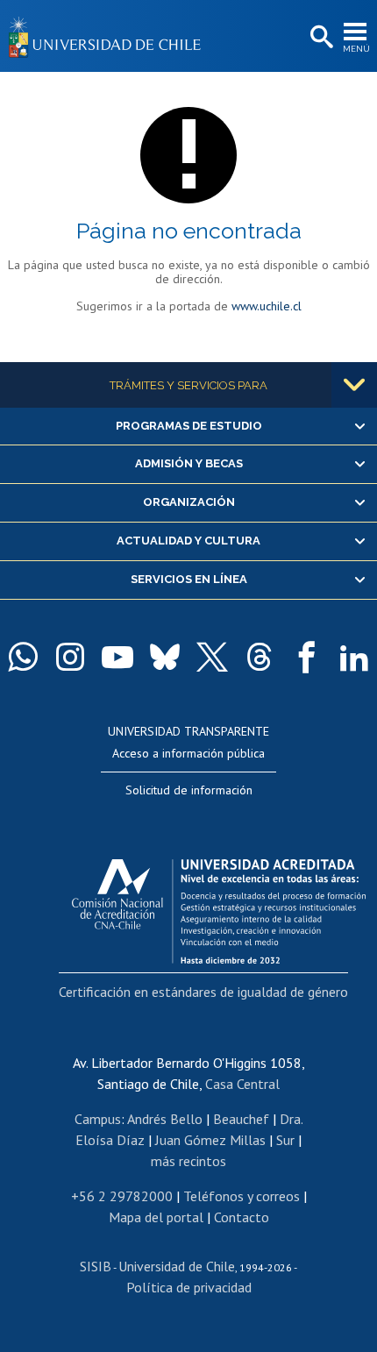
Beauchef (241, 1119)
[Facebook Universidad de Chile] (307, 657)
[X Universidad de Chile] (212, 657)
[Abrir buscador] (320, 38)
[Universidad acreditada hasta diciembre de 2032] (219, 906)
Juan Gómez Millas (210, 1140)
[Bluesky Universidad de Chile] (165, 657)
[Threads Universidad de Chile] (259, 657)
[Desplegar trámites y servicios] (354, 385)
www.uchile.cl (266, 306)
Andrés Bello (165, 1119)
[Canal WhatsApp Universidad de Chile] (23, 657)
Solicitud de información (189, 790)
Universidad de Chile (176, 1266)
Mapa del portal (156, 1217)
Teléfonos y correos (241, 1196)
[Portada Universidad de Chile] (109, 36)
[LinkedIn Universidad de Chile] (354, 657)
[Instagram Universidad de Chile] (70, 657)
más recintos (188, 1161)
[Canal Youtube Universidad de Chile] (117, 657)
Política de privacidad (189, 1287)
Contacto (241, 1217)
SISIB (95, 1266)
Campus (98, 1119)
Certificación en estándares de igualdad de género (203, 991)
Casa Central (242, 1083)
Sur (285, 1140)
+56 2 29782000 (122, 1196)
